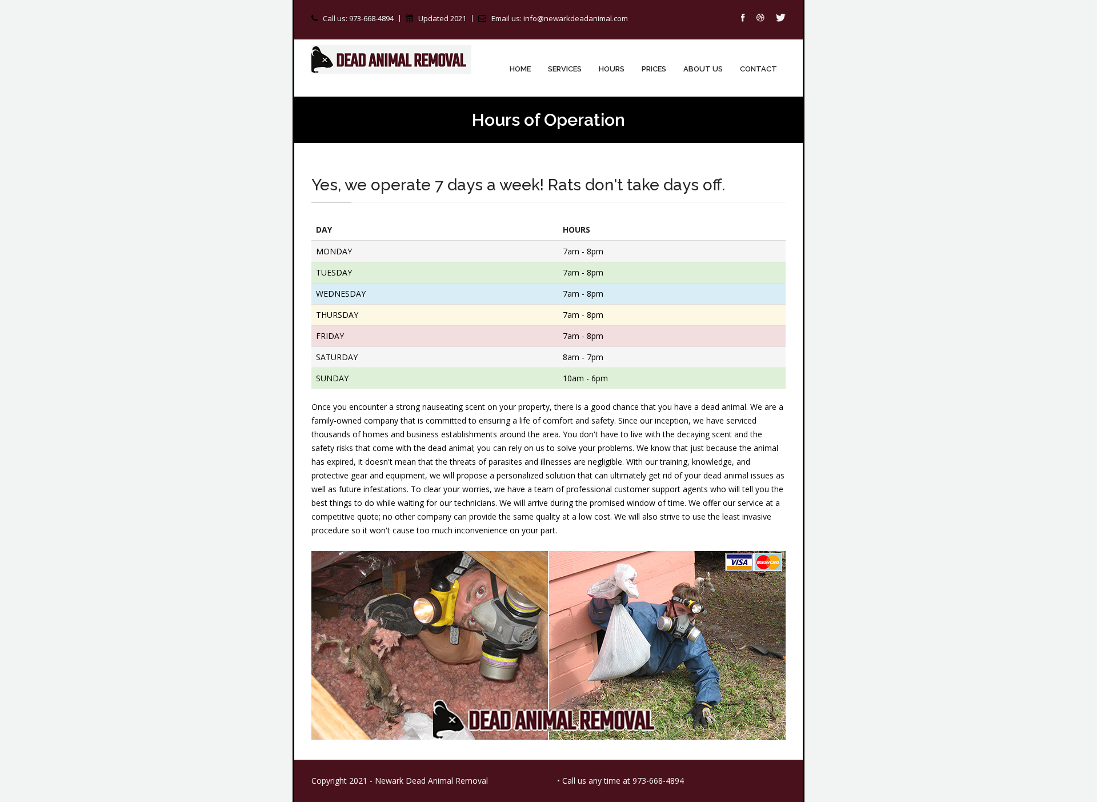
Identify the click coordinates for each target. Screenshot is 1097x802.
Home (520, 69)
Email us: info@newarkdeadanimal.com (559, 18)
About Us (703, 69)
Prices (654, 69)
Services (565, 69)
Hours (611, 69)
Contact (758, 69)
